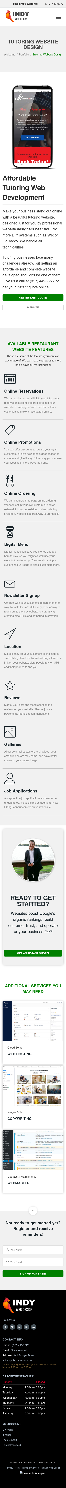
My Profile (8, 1429)
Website (33, 307)
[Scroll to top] (33, 1211)
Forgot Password (12, 1445)
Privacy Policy (13, 1467)
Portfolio (24, 54)
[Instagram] (26, 1327)
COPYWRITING (19, 1118)
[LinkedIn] (33, 1327)
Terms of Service (30, 1467)
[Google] (19, 1327)
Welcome (9, 54)
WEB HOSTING (19, 1053)
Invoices (7, 1434)
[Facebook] (5, 1327)
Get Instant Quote (33, 297)
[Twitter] (12, 1327)
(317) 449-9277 (54, 4)
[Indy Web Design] (19, 1307)
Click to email (19, 1350)
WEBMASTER (18, 1182)
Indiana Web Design (50, 1467)
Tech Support (10, 1439)
